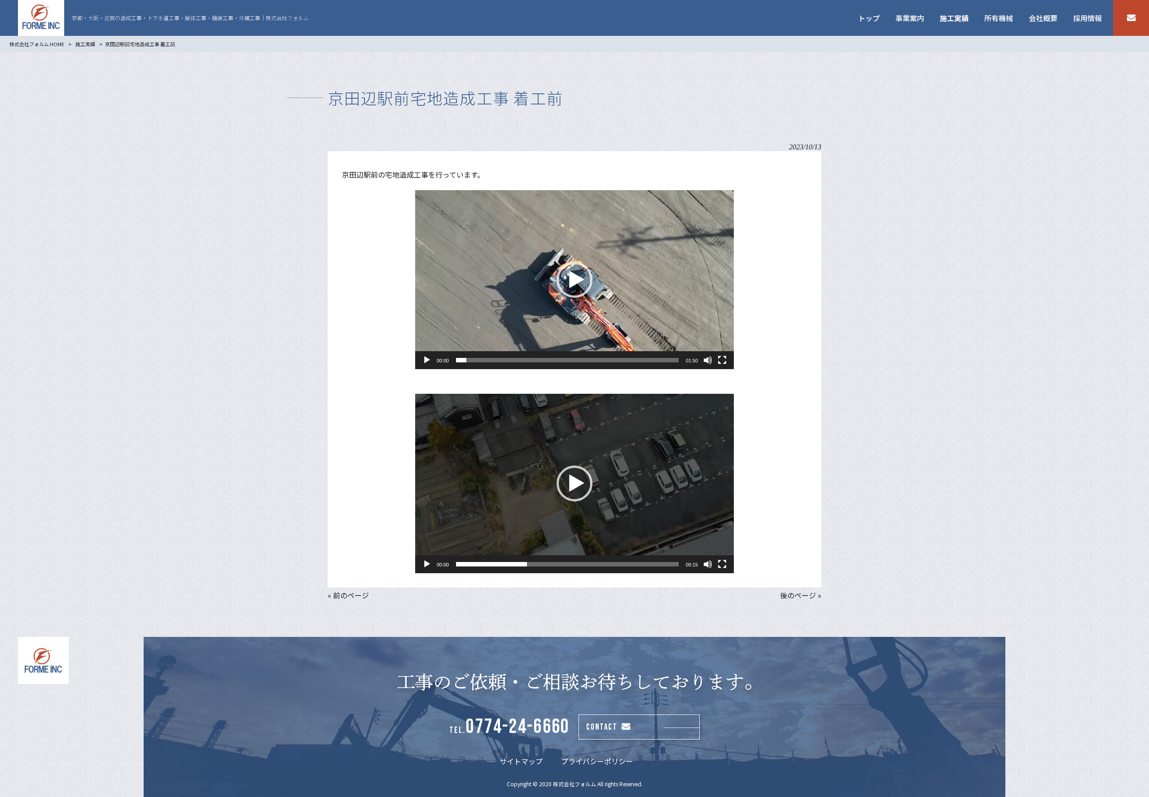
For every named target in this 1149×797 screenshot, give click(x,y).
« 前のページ (348, 595)
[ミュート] (707, 360)
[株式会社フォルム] (41, 18)
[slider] (567, 360)
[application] (574, 279)
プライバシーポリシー (597, 761)
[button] (574, 280)
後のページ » (800, 595)
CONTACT (601, 727)
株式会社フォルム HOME (36, 44)
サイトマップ (521, 761)
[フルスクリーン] (722, 360)
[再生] (426, 360)
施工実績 (85, 44)
